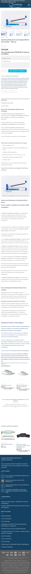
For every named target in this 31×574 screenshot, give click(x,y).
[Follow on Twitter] (11, 467)
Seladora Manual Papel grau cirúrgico (19, 87)
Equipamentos (9, 76)
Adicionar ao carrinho (17, 70)
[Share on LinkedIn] (15, 91)
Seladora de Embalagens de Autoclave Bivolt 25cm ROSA (15, 82)
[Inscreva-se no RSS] (16, 467)
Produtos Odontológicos (16, 322)
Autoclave (20, 200)
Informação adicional (7, 103)
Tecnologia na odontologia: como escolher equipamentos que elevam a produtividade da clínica (16, 491)
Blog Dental (25, 557)
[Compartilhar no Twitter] (7, 91)
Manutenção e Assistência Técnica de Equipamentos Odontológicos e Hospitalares (14, 525)
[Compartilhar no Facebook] (5, 91)
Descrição (4, 100)
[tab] (15, 100)
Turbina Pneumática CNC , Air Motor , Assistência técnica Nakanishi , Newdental (15, 532)
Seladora (5, 78)
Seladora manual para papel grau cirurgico (9, 88)
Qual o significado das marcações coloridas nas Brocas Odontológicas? (15, 506)
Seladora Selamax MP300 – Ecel (7, 445)
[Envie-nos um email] (13, 467)
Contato (21, 558)
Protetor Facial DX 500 (6, 385)
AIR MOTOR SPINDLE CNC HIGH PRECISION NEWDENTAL (17, 485)
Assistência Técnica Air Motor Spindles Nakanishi (13, 528)
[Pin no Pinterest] (13, 91)
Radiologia (16, 76)
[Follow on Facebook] (7, 467)
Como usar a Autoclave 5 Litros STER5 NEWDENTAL (14, 480)
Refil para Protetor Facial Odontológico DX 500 (21, 386)
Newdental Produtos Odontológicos (11, 557)
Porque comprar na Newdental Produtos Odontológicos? (15, 544)
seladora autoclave (11, 78)
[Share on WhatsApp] (2, 91)
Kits (6, 37)
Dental (10, 341)
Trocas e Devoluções (6, 518)
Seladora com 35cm (18, 205)
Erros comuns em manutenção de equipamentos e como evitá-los (17, 476)
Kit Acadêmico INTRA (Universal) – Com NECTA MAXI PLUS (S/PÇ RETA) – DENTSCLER (23, 446)
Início (2, 37)
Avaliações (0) (4, 106)
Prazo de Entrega (5, 521)
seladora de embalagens (20, 78)
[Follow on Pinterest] (14, 467)
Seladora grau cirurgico (18, 84)
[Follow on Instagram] (9, 467)
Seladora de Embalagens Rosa (7, 84)
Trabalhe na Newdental (7, 547)
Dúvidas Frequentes (6, 515)
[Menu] (2, 5)
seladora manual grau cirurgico (10, 85)
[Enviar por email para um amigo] (10, 91)
